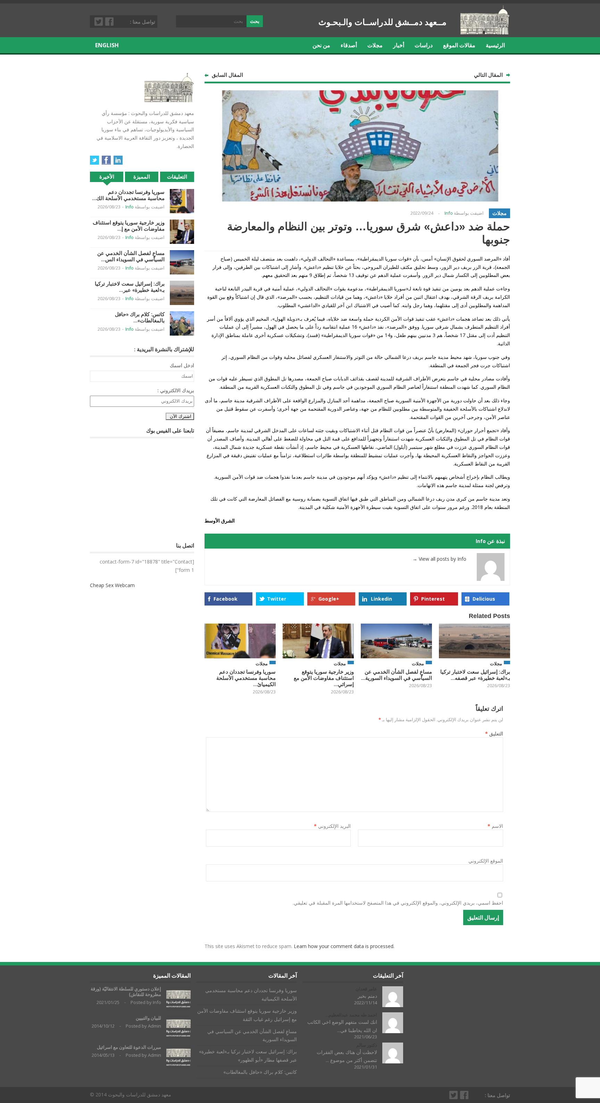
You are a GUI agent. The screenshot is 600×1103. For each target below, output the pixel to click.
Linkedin (381, 598)
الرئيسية (495, 45)
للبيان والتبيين (148, 1018)
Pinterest (433, 598)
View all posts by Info (439, 558)
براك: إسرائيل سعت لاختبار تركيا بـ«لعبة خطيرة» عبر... (130, 286)
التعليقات (177, 176)
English (107, 45)
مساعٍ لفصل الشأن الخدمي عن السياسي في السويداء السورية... (396, 674)
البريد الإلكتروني (332, 826)
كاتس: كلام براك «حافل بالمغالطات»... (140, 317)
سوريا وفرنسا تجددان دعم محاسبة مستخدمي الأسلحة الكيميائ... (246, 678)
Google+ (328, 598)
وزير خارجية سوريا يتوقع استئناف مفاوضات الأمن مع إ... (129, 225)
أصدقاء (349, 45)
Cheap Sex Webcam (112, 585)
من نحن (321, 45)
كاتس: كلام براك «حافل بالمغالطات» (260, 1072)
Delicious (484, 598)
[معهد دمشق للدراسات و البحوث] (485, 31)
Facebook (109, 21)
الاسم (495, 826)
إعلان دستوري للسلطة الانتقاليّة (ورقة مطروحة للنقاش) (126, 991)
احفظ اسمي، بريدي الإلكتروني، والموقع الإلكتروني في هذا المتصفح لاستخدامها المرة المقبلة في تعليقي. (398, 902)
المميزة (141, 176)
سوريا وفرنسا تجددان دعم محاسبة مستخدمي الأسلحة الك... (128, 195)
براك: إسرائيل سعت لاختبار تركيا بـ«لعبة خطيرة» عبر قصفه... (475, 674)
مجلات (375, 45)
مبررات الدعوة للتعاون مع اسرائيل (129, 1047)
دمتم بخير (367, 996)
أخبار (398, 45)
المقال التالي (488, 75)
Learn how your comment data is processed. (344, 946)
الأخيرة (106, 176)
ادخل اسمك (182, 365)
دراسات (424, 45)
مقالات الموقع (459, 45)
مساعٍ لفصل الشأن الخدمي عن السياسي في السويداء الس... (131, 256)
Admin (154, 1026)
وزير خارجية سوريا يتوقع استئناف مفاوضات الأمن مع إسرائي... (324, 678)
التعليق (494, 733)
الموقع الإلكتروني (485, 860)
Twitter (98, 21)
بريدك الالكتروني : (175, 390)
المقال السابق (227, 75)
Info (448, 213)
